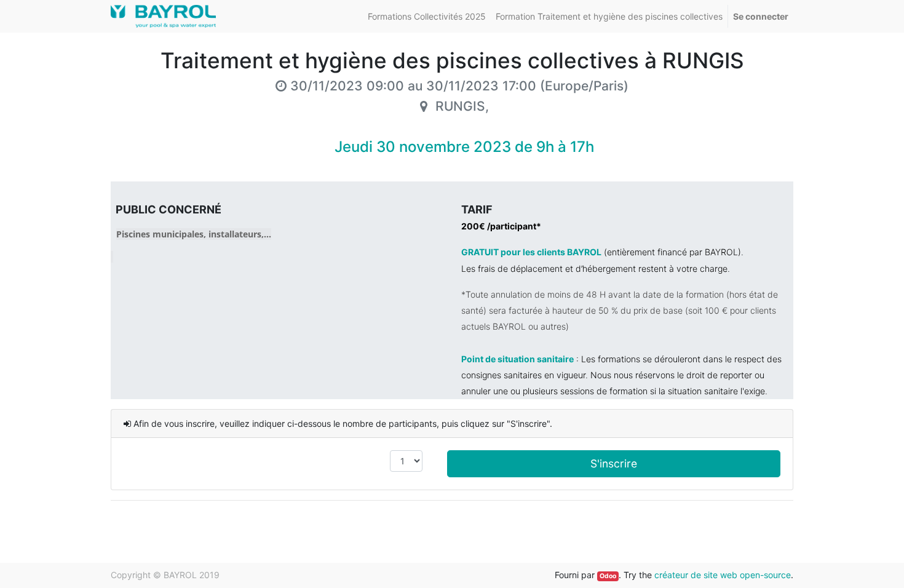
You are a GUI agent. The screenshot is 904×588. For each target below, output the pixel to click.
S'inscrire (613, 463)
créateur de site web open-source (722, 575)
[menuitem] (427, 16)
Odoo (608, 576)
